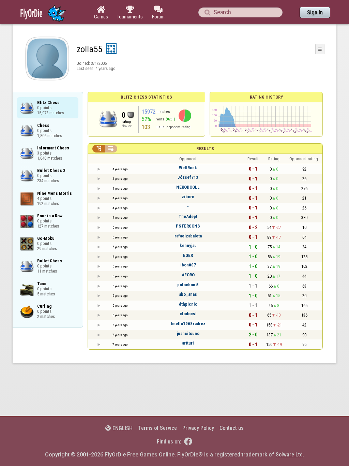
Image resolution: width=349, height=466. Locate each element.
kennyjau (188, 245)
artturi (188, 343)
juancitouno (188, 333)
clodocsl (188, 313)
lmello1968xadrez (188, 323)
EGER (188, 255)
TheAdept (188, 216)
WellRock (188, 167)
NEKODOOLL (188, 187)
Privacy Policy (198, 428)
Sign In (315, 12)
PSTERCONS (188, 226)
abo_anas (188, 294)
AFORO (188, 274)
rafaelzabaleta (188, 235)
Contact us (231, 428)
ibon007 (188, 264)
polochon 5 (188, 284)
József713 (188, 177)
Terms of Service (157, 428)
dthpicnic (188, 304)
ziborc (188, 196)
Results (205, 148)
